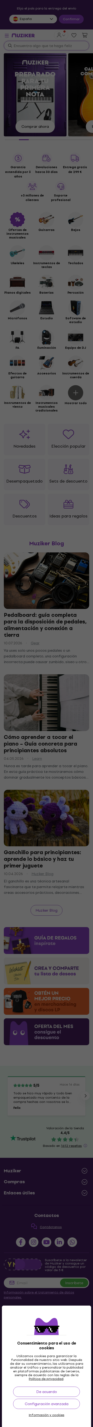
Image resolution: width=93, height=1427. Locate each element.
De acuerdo (46, 1392)
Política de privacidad (46, 1378)
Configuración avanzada (46, 1404)
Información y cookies (46, 1415)
